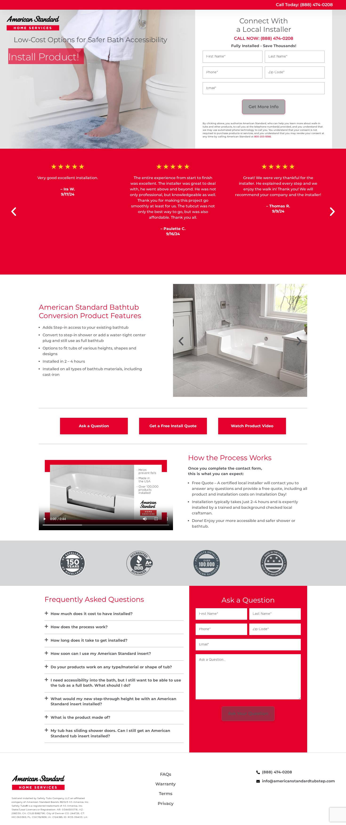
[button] (13, 211)
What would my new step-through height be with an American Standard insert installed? (113, 701)
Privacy (165, 803)
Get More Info (264, 106)
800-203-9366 (262, 136)
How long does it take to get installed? (89, 640)
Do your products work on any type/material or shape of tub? (111, 667)
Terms (165, 793)
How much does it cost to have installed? (92, 614)
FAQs (165, 774)
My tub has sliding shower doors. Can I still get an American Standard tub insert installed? (110, 733)
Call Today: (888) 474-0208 (304, 4)
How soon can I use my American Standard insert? (101, 653)
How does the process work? (79, 627)
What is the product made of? (80, 717)
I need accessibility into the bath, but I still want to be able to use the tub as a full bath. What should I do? (116, 683)
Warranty (165, 784)
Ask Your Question (248, 713)
